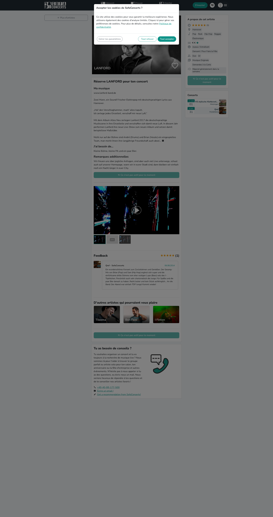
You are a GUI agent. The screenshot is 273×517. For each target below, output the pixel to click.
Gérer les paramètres (110, 39)
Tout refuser (147, 39)
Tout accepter (167, 39)
